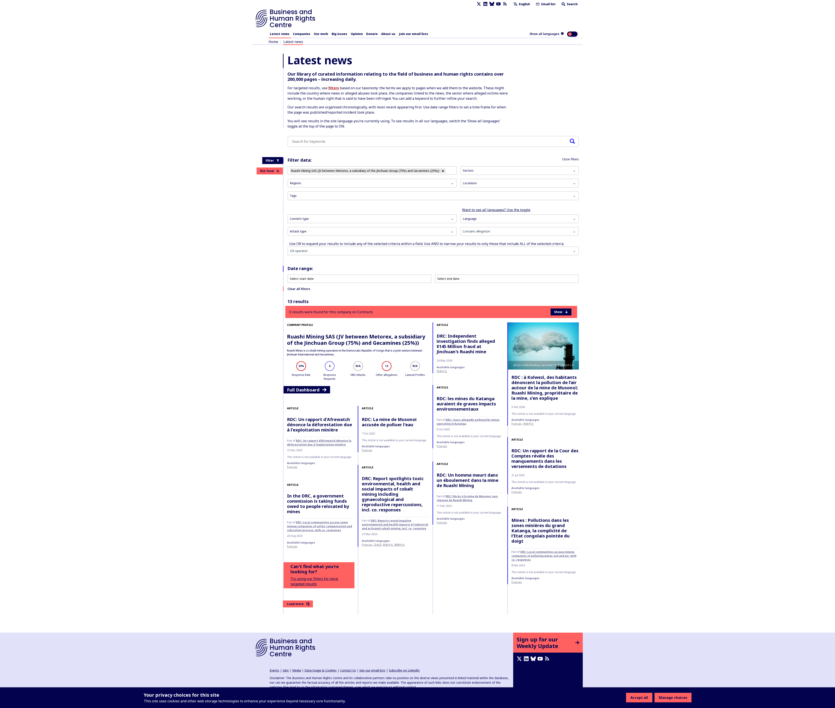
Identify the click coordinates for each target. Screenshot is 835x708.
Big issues (339, 34)
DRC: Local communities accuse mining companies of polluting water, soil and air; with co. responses (543, 556)
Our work (321, 34)
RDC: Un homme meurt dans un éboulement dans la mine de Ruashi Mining (467, 480)
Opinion (357, 34)
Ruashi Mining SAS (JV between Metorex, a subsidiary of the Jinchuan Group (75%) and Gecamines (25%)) (356, 339)
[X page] (478, 4)
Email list (548, 4)
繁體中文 (399, 545)
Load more (295, 604)
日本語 (377, 545)
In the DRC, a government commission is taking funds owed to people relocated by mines (318, 503)
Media (296, 670)
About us (388, 34)
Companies (301, 34)
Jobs (286, 670)
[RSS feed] (505, 4)
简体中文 (442, 371)
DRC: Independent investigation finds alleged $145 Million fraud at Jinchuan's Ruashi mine (466, 344)
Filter (270, 160)
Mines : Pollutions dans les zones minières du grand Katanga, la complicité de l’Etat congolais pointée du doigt (540, 530)
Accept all (639, 697)
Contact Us (348, 670)
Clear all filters (298, 289)
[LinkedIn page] (485, 4)
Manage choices (673, 697)
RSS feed (267, 171)
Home (273, 41)
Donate (372, 34)
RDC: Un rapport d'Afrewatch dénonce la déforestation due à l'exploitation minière (319, 424)
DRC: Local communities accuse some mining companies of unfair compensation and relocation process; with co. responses (319, 526)
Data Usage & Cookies (320, 670)
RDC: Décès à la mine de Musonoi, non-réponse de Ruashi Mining (467, 498)
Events (274, 670)
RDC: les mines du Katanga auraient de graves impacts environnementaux (466, 404)
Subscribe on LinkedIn (404, 670)
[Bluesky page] (491, 4)
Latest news (279, 34)
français (516, 424)
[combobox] (372, 218)
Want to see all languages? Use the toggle (496, 209)
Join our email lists (413, 34)
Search (572, 4)
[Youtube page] (498, 4)
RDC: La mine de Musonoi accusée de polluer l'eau (389, 422)
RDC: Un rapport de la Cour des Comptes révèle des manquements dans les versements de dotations (544, 458)
